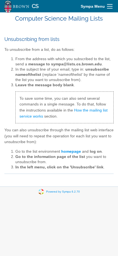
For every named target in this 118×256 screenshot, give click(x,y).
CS (35, 6)
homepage (71, 151)
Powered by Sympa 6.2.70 (63, 191)
